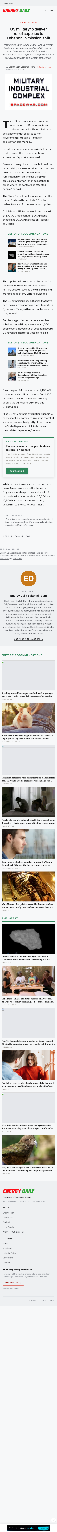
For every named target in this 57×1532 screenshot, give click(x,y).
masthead (17, 558)
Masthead (7, 1248)
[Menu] (51, 10)
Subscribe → (13, 1283)
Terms (43, 1301)
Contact (6, 1262)
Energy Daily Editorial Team (21, 67)
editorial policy (35, 633)
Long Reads (8, 1227)
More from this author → (28, 639)
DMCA (51, 1301)
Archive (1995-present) (13, 1232)
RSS (17, 1289)
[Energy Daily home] (16, 10)
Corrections (8, 1258)
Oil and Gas (8, 1217)
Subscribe (9, 3)
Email (28, 536)
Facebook (19, 536)
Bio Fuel (6, 1222)
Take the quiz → (17, 471)
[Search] (45, 10)
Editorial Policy (9, 1253)
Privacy (33, 1301)
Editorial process (44, 67)
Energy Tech (8, 1213)
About (5, 1243)
